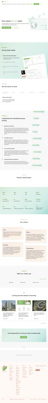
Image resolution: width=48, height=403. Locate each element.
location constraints (29, 236)
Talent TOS (39, 399)
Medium (10, 374)
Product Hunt (11, 377)
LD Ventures (24, 374)
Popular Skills (24, 371)
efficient (36, 237)
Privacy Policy (44, 399)
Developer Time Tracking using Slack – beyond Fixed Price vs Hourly (39, 314)
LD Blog (32, 255)
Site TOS (31, 399)
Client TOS (35, 399)
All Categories (24, 367)
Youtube (10, 375)
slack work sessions (17, 250)
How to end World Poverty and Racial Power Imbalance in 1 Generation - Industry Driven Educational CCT (8, 315)
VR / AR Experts (18, 387)
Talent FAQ (30, 369)
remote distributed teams (13, 233)
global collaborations (14, 235)
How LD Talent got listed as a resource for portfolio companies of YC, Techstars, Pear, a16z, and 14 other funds (24, 315)
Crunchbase (11, 372)
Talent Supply (24, 373)
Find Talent (16, 27)
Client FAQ (30, 367)
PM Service (17, 394)
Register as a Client (6, 27)
